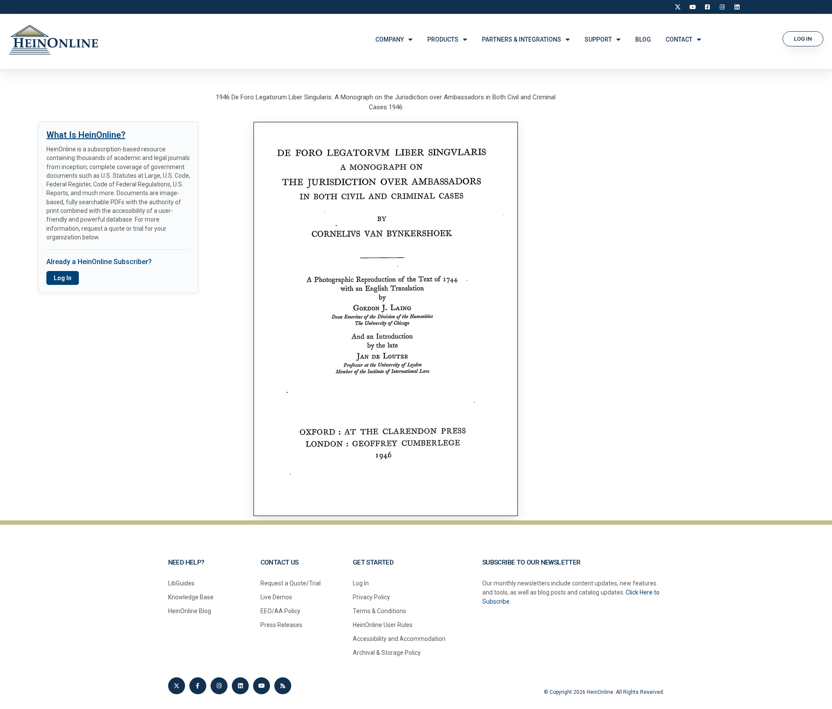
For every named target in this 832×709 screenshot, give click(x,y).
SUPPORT (598, 39)
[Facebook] (707, 7)
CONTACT (679, 39)
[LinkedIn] (736, 7)
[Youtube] (261, 685)
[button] (803, 38)
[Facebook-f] (197, 685)
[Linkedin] (240, 685)
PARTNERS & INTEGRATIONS (521, 39)
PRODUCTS (442, 39)
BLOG (643, 39)
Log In (63, 277)
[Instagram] (722, 7)
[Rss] (282, 685)
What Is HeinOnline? (85, 135)
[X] (677, 7)
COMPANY (389, 39)
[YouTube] (692, 7)
